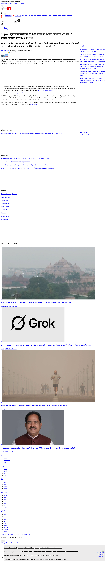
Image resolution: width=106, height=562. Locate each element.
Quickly (8, 16)
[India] (2, 18)
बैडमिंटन (5, 489)
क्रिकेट (5, 483)
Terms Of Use (11, 535)
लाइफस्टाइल (44, 16)
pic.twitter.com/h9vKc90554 (45, 90)
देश (23, 16)
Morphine (33, 134)
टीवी (5, 474)
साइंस (5, 517)
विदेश (26, 16)
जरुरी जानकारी (7, 461)
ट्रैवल (5, 498)
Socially (18, 16)
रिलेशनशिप (6, 507)
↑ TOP (2, 541)
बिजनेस (63, 16)
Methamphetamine (24, 134)
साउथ (5, 476)
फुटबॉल (5, 487)
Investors (27, 535)
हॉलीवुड (5, 472)
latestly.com (33, 105)
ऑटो (32, 16)
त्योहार (5, 504)
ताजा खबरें (82, 46)
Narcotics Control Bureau (44, 134)
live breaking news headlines (9, 134)
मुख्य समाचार (69, 16)
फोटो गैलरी (55, 16)
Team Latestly (5, 50)
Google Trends (84, 132)
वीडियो (59, 16)
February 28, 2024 (18, 93)
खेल (35, 16)
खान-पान (6, 496)
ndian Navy (58, 134)
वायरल (50, 16)
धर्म (4, 506)
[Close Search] (18, 20)
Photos (6, 530)
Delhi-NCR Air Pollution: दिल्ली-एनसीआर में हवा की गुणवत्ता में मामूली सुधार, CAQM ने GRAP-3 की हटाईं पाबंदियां (31, 556)
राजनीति (5, 459)
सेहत (5, 502)
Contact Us (20, 535)
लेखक (5, 515)
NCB (53, 134)
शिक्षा (5, 463)
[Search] (1, 12)
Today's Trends (84, 134)
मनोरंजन (39, 16)
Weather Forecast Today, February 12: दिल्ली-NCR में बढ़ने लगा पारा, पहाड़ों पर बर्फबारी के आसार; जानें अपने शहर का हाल (33, 548)
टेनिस (5, 485)
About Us (3, 535)
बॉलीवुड (5, 470)
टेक (29, 16)
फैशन (5, 500)
